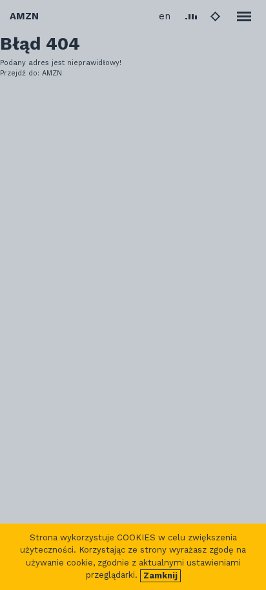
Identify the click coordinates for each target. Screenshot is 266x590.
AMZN (24, 16)
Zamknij (160, 575)
